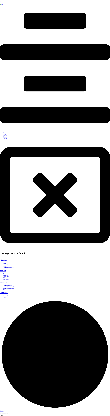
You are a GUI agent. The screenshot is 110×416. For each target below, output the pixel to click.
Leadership (5, 264)
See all (4, 289)
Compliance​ (6, 276)
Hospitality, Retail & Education (10, 286)
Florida (4, 297)
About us (3, 260)
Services (5, 135)
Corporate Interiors (7, 285)
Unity (1, 1)
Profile (4, 263)
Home (4, 133)
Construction (6, 279)
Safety (4, 277)
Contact (5, 138)
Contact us (4, 293)
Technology (6, 275)
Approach (5, 273)
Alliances (5, 266)
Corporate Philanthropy (8, 267)
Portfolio (5, 137)
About (4, 134)
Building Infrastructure (8, 288)
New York (5, 295)
